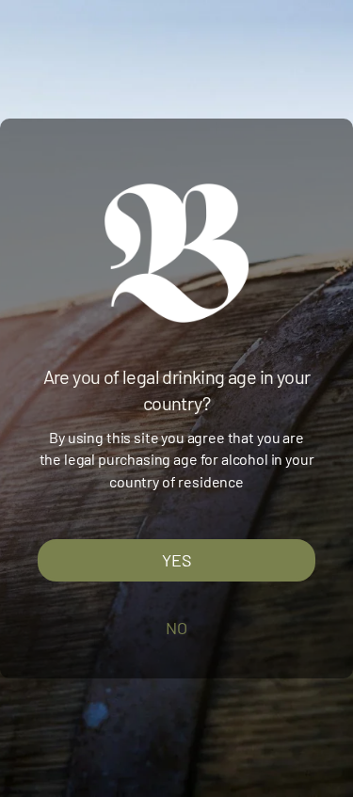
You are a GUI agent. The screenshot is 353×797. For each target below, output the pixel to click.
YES (177, 560)
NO (176, 627)
